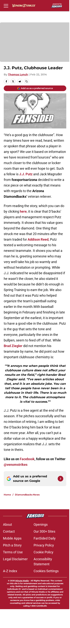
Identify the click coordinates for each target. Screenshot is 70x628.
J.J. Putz (25, 174)
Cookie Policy (43, 552)
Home (7, 494)
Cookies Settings (46, 571)
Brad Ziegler (13, 346)
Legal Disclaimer (15, 559)
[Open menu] (6, 5)
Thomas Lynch (18, 74)
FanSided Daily (45, 538)
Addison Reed (38, 239)
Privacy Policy (44, 545)
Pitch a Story (12, 545)
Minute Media (22, 580)
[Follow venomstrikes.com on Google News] (60, 478)
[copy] (26, 81)
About (7, 524)
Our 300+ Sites (44, 531)
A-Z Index (10, 571)
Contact (9, 531)
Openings (41, 524)
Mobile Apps (12, 538)
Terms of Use (13, 552)
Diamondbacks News (27, 494)
